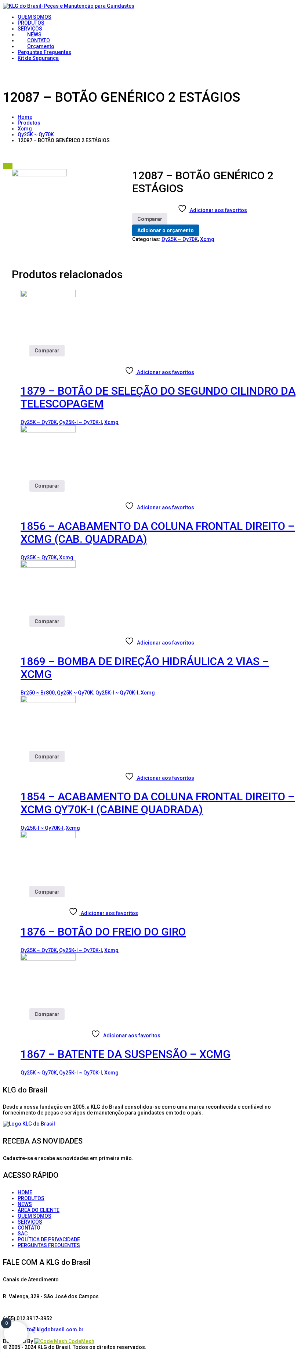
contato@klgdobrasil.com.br (49, 1329)
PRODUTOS (31, 1198)
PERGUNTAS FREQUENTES (49, 1245)
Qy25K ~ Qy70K (36, 134)
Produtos (29, 123)
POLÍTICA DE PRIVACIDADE (49, 1239)
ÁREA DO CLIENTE (38, 1210)
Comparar (149, 219)
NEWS (25, 1204)
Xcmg (25, 129)
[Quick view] (25, 359)
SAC (23, 1234)
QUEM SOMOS (34, 1216)
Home (25, 117)
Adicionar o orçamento (165, 230)
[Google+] (29, 1335)
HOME (25, 1192)
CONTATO (29, 1228)
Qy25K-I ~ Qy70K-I (80, 422)
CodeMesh (80, 1341)
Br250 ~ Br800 (38, 693)
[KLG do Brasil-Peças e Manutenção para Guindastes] (68, 6)
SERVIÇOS (30, 1222)
